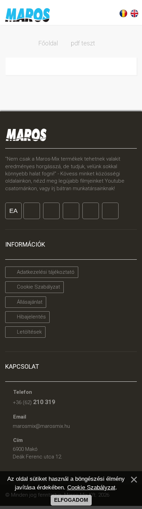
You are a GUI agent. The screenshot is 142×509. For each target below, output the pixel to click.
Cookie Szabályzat (38, 287)
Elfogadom (71, 500)
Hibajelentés (31, 317)
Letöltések (29, 332)
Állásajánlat (29, 302)
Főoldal (48, 43)
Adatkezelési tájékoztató (45, 272)
